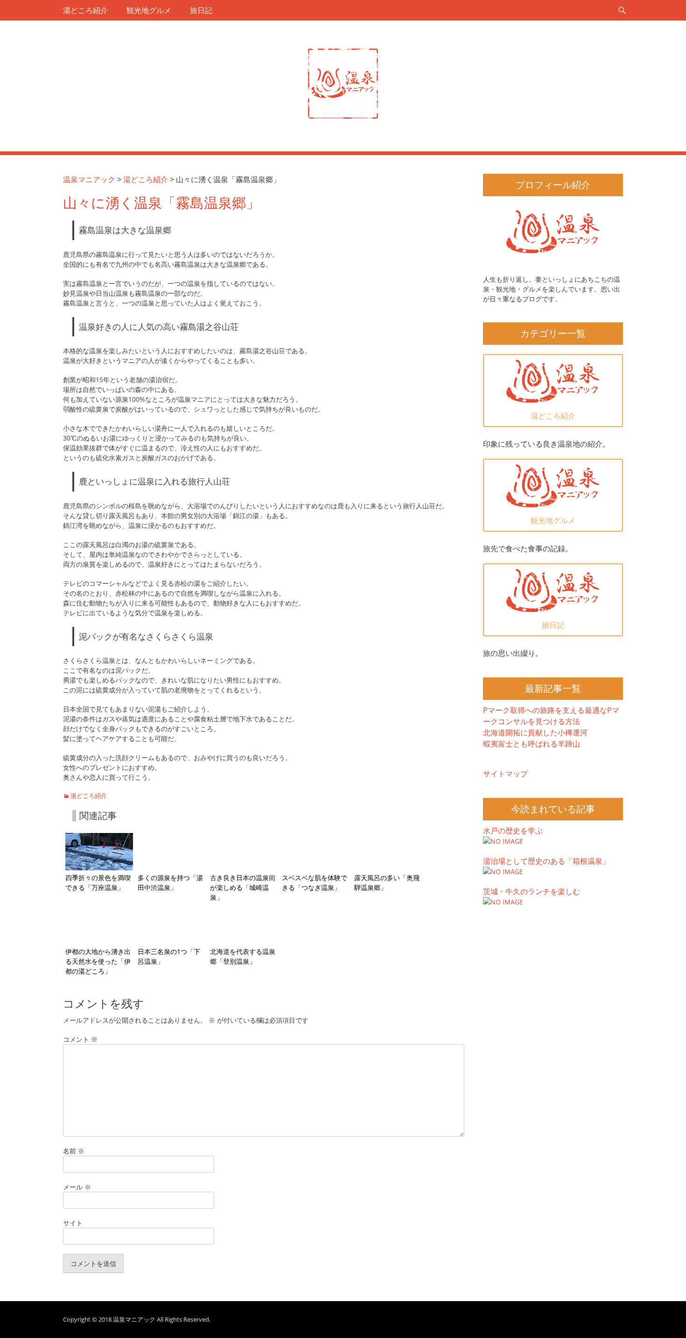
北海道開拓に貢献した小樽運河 (535, 732)
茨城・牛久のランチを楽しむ (531, 891)
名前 (73, 1150)
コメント (80, 1039)
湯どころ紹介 (85, 10)
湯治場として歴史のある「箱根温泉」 (546, 861)
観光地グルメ (148, 10)
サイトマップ (505, 774)
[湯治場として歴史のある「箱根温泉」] (503, 871)
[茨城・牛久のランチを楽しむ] (503, 901)
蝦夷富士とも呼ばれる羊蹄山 (531, 744)
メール (77, 1186)
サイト (73, 1222)
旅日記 (201, 10)
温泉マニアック (134, 1319)
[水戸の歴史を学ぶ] (503, 841)
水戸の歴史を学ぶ (513, 831)
